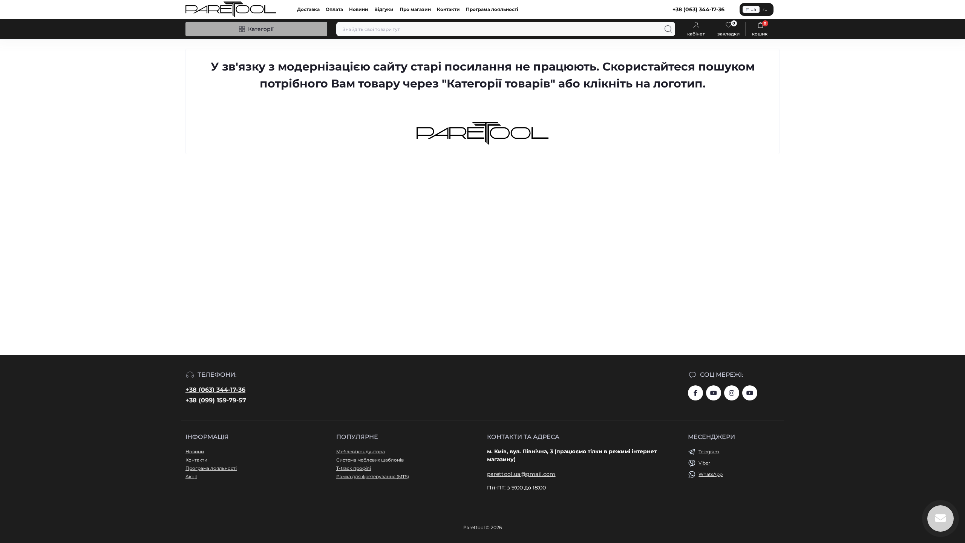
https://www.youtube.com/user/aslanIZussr (713, 392)
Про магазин (415, 9)
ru (765, 9)
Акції (191, 476)
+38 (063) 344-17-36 (215, 389)
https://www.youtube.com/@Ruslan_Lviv (749, 392)
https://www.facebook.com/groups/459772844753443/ (695, 392)
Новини (358, 9)
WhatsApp (710, 474)
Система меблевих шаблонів (370, 460)
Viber (704, 463)
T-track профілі (353, 468)
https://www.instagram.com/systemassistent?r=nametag (731, 392)
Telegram (708, 451)
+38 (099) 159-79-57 (215, 400)
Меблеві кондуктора (360, 451)
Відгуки (384, 9)
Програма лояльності (492, 9)
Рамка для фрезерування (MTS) (372, 476)
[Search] (668, 29)
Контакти (448, 9)
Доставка (308, 9)
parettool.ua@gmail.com (521, 474)
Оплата (334, 9)
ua (753, 9)
